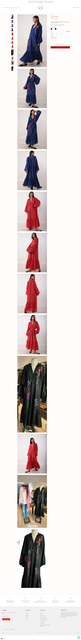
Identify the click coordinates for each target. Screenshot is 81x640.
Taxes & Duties (42, 623)
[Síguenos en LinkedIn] (14, 629)
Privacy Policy (42, 615)
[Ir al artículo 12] (12, 68)
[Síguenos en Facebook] (2, 629)
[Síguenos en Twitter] (5, 629)
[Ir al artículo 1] (12, 16)
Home (3, 7)
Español (3, 632)
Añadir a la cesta (60, 44)
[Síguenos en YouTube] (12, 629)
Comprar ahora (60, 47)
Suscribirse (6, 619)
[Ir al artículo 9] (12, 52)
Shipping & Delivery (43, 617)
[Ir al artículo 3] (12, 25)
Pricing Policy (42, 621)
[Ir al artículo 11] (12, 62)
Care (41, 612)
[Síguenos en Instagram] (7, 629)
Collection (11, 7)
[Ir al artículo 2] (12, 21)
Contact (18, 7)
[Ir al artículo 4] (12, 29)
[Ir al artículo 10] (12, 58)
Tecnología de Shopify (44, 632)
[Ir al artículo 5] (12, 34)
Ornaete (52, 14)
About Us (7, 7)
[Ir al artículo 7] (12, 42)
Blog (15, 7)
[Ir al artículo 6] (12, 38)
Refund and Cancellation (43, 618)
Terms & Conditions (43, 620)
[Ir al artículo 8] (12, 46)
